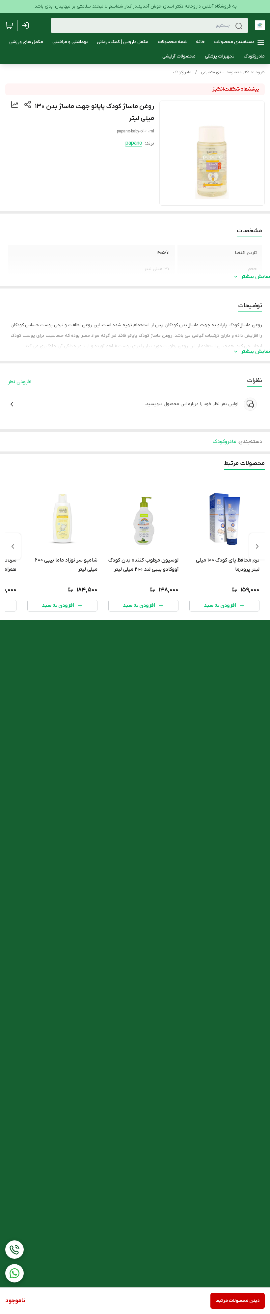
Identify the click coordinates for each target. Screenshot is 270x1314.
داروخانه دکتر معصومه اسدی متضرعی (233, 72)
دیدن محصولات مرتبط (237, 1301)
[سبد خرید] (9, 25)
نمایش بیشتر (255, 276)
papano (133, 143)
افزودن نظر (19, 382)
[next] (13, 546)
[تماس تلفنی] (14, 1249)
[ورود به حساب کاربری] (26, 25)
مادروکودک (182, 72)
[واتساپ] (14, 1273)
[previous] (257, 546)
